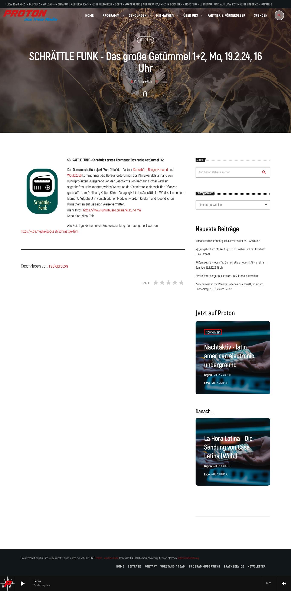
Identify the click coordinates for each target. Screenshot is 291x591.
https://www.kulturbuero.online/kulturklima (112, 210)
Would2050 (74, 175)
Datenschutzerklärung (188, 558)
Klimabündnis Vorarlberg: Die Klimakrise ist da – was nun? (227, 241)
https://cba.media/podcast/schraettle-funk (50, 231)
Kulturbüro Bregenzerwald (150, 169)
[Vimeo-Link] (30, 15)
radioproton (58, 266)
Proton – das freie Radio (107, 558)
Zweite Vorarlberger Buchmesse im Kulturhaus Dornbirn (227, 276)
